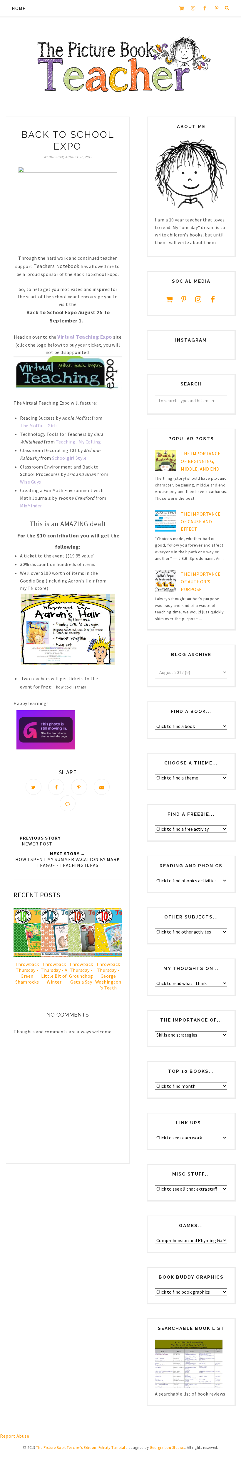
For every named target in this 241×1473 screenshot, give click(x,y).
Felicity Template (113, 1447)
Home (19, 8)
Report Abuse (14, 1436)
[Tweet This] (33, 787)
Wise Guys (30, 482)
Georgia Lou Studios (167, 1447)
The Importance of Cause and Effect (200, 521)
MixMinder (31, 506)
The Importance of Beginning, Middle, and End (200, 461)
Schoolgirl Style (69, 458)
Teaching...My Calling (78, 442)
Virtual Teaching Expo (84, 336)
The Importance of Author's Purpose (200, 581)
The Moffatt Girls (39, 425)
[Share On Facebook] (56, 787)
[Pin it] (79, 787)
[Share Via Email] (102, 787)
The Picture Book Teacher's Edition (66, 1447)
